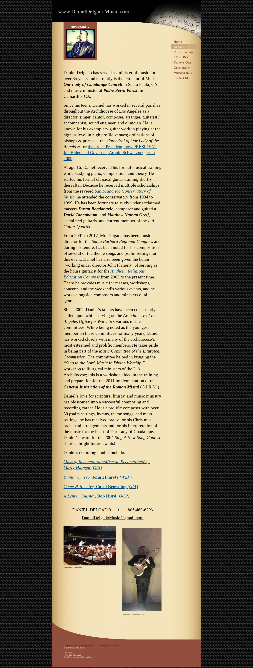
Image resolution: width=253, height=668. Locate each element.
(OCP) (123, 496)
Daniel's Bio (182, 46)
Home (178, 41)
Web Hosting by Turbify (74, 648)
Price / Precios (183, 52)
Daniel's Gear (183, 62)
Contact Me (181, 78)
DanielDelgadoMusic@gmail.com (78, 657)
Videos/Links (183, 72)
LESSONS (181, 57)
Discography (182, 67)
